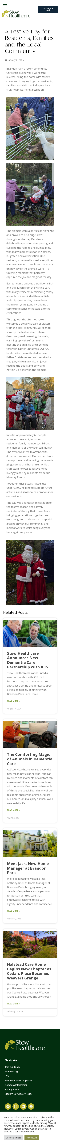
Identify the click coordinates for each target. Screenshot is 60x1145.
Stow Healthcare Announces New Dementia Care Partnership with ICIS (28, 660)
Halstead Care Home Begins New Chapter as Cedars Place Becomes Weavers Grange (29, 971)
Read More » (13, 701)
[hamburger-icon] (5, 6)
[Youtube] (31, 1106)
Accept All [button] (32, 1137)
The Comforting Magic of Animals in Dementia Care (29, 759)
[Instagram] (15, 1106)
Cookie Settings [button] (13, 1137)
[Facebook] (8, 1106)
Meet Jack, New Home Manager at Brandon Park (28, 868)
